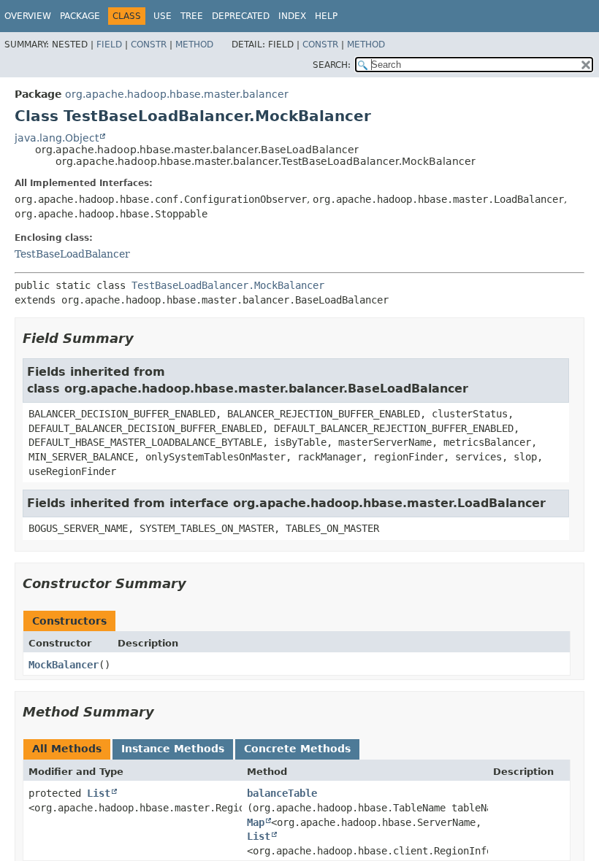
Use (162, 16)
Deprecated (241, 16)
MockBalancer (63, 665)
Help (326, 16)
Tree (191, 16)
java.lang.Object (57, 138)
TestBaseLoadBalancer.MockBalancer (227, 285)
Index (292, 16)
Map (255, 822)
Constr (149, 44)
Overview (27, 16)
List (98, 793)
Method (194, 44)
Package (80, 16)
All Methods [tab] (67, 748)
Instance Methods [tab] (172, 748)
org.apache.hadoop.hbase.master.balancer (177, 94)
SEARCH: (332, 65)
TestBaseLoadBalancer (72, 254)
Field (109, 44)
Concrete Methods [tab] (297, 748)
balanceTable (282, 793)
